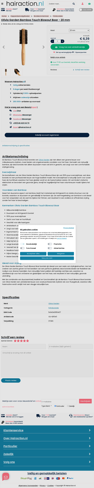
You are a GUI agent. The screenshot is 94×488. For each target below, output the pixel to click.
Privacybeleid (68, 228)
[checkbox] (22, 244)
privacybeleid (62, 238)
